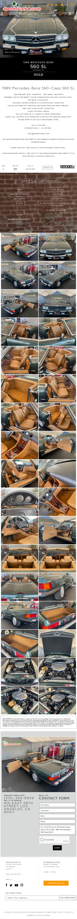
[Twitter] (11, 886)
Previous (13, 29)
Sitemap (48, 912)
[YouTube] (16, 886)
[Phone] (52, 5)
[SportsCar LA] (22, 6)
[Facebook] (7, 886)
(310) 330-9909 (30, 169)
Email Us (9, 879)
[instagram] (21, 886)
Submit (57, 848)
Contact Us (48, 167)
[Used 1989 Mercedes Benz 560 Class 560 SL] (38, 29)
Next (63, 29)
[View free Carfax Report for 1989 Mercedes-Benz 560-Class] (67, 168)
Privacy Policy (57, 912)
